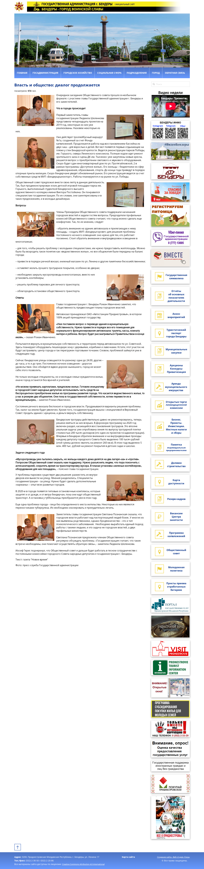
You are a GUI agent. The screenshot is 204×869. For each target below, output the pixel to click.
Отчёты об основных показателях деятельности (176, 296)
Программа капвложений (176, 534)
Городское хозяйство (77, 72)
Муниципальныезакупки (176, 351)
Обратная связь (175, 72)
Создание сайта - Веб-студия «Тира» (173, 857)
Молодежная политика (176, 569)
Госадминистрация (45, 72)
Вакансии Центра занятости (176, 517)
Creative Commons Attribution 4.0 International (83, 864)
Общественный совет (176, 551)
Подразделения (137, 72)
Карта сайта (128, 857)
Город (156, 72)
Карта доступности (176, 481)
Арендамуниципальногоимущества (176, 387)
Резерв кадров (176, 499)
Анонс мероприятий (176, 315)
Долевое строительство (176, 464)
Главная (22, 72)
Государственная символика (176, 276)
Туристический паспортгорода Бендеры (176, 333)
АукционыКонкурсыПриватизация (176, 369)
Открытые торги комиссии (176, 405)
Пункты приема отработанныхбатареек (176, 587)
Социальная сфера (109, 72)
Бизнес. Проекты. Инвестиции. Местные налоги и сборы (176, 426)
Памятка (176, 447)
